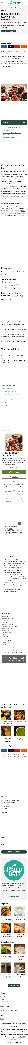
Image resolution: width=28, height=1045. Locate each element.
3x (24, 523)
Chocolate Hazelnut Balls (9, 391)
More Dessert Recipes (9, 138)
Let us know (13, 660)
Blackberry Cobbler (7, 403)
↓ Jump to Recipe (8, 31)
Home (3, 8)
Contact (2, 1019)
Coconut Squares (7, 388)
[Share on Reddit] (24, 46)
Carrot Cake (5, 406)
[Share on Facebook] (4, 46)
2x (22, 523)
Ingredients (6, 130)
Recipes (8, 8)
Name (3, 838)
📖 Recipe (6, 140)
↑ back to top (14, 985)
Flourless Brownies (7, 400)
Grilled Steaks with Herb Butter (10, 208)
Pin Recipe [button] (15, 476)
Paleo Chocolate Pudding (9, 385)
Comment (4, 812)
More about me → (14, 896)
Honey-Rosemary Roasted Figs (11, 127)
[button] (2, 20)
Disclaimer (3, 999)
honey (10, 528)
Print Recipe (15, 472)
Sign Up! (2, 1010)
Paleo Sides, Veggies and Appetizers (16, 757)
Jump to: (5, 122)
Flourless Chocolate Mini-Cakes (11, 394)
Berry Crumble (6, 397)
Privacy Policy (4, 997)
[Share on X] (11, 46)
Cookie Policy (4, 1002)
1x (19, 523)
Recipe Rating (5, 806)
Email (3, 844)
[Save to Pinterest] (17, 46)
